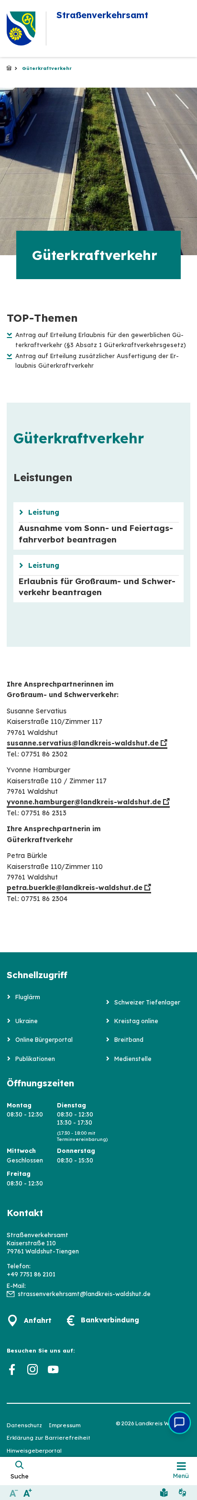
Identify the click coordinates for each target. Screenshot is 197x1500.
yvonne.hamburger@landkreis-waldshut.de (84, 802)
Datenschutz (24, 1425)
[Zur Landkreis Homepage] (21, 28)
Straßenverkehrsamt (9, 68)
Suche (20, 1476)
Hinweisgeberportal (34, 1450)
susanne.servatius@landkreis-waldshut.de (83, 743)
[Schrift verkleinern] (14, 1493)
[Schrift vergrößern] (27, 1493)
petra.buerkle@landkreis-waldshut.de (74, 887)
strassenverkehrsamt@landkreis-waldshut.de (84, 1293)
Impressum (65, 1425)
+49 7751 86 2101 (31, 1274)
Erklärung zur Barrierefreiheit (48, 1437)
